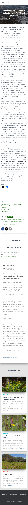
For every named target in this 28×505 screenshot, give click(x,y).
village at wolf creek (13, 224)
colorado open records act (10, 219)
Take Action (14, 498)
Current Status (13, 494)
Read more (21, 448)
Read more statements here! (10, 357)
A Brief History (17, 204)
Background (23, 494)
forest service (4, 221)
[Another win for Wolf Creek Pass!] (14, 422)
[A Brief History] (14, 461)
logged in (9, 252)
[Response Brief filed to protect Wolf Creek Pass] (14, 384)
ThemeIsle (19, 501)
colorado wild (21, 219)
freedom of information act (15, 221)
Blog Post (10, 216)
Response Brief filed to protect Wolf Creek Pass (13, 398)
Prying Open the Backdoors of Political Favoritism (6, 206)
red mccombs (4, 224)
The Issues (4, 494)
